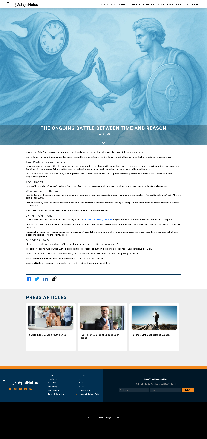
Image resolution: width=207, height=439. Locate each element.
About (50, 375)
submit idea (53, 383)
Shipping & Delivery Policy (89, 394)
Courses (82, 375)
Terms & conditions (56, 394)
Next (184, 329)
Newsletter (52, 379)
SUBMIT (187, 390)
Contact (82, 383)
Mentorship (52, 386)
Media (81, 386)
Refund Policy (84, 390)
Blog (80, 379)
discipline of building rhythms (98, 219)
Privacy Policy (53, 390)
